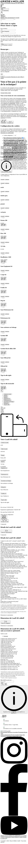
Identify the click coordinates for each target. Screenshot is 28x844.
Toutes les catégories (5, 623)
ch (5, 838)
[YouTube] (14, 825)
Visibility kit (3, 493)
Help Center (19, 736)
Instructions (9, 736)
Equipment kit (7, 398)
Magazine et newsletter (12, 732)
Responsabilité (4, 732)
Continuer (7, 179)
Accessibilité (23, 835)
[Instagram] (14, 750)
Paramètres (3, 122)
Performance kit (7, 400)
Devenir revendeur (15, 734)
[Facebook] (14, 790)
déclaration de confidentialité (7, 132)
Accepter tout (10, 122)
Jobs (24, 734)
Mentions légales (4, 835)
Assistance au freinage (9, 401)
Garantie (14, 736)
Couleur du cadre (7, 394)
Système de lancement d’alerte (8, 837)
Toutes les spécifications (6, 532)
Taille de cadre (4, 449)
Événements (21, 732)
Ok (1, 74)
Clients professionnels (6, 734)
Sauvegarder (8, 148)
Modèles (3, 17)
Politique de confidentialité (14, 835)
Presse (21, 734)
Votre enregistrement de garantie (12, 17)
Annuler (2, 148)
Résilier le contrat (19, 837)
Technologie (3, 736)
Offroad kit (6, 403)
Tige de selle (6, 404)
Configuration (4, 518)
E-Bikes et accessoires (6, 3)
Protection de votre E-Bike (17, 3)
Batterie (5, 397)
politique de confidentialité (9, 103)
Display (5, 395)
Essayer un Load (4, 521)
